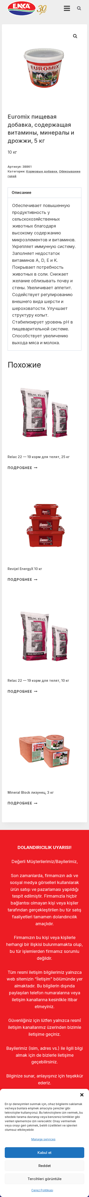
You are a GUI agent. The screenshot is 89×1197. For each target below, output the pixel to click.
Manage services (43, 1139)
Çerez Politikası (42, 1190)
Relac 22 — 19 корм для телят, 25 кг (39, 457)
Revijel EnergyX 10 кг (25, 569)
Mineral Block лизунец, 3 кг (31, 792)
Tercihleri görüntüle (44, 1179)
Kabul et (44, 1152)
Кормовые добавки (41, 171)
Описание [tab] (21, 192)
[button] (82, 1094)
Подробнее (20, 468)
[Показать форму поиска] (79, 8)
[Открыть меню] (66, 8)
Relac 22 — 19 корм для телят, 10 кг (38, 680)
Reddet (44, 1165)
